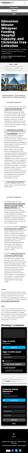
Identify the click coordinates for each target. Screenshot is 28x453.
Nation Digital (22, 445)
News (16, 64)
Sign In (14, 347)
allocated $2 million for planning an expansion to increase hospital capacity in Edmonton (14, 205)
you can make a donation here (10, 301)
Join (14, 14)
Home (11, 64)
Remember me (9, 361)
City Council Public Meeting (13, 108)
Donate (14, 11)
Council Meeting (12, 133)
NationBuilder (13, 445)
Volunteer (14, 7)
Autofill (14, 400)
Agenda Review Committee (15, 130)
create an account (9, 367)
